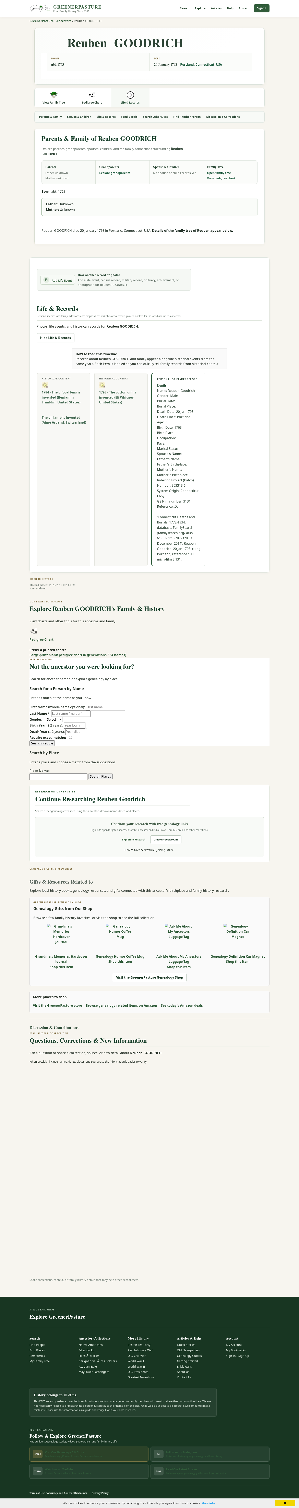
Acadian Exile (88, 1366)
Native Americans (91, 1345)
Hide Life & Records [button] (55, 337)
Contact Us (184, 1377)
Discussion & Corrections (223, 117)
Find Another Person (187, 117)
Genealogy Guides (189, 1356)
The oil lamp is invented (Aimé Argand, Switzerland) (64, 420)
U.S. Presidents (138, 1372)
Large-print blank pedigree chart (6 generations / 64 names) (77, 655)
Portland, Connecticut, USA (201, 64)
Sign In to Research (133, 839)
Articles (216, 8)
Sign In (261, 8)
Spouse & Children (79, 117)
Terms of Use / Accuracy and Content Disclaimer (58, 1493)
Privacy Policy (100, 1493)
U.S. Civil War (137, 1356)
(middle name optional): (57, 707)
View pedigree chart (221, 178)
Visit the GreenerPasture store (57, 1005)
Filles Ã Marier (89, 1356)
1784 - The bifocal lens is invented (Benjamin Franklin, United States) (61, 397)
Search (185, 8)
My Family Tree (39, 1361)
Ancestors (63, 21)
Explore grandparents (114, 173)
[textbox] (58, 776)
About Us (183, 1372)
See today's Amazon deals (182, 1005)
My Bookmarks (236, 1350)
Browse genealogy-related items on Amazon (121, 1005)
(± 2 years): (46, 725)
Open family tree (219, 173)
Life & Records (106, 117)
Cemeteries (37, 1356)
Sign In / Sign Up (237, 1356)
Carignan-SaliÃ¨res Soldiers (98, 1361)
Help (230, 8)
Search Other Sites (155, 117)
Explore (200, 8)
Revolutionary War (140, 1350)
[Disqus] (149, 1118)
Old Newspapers (188, 1350)
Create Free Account (166, 839)
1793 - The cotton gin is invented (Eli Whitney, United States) (117, 397)
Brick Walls (184, 1366)
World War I (136, 1361)
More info (208, 1503)
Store (243, 8)
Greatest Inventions (141, 1377)
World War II (136, 1366)
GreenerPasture (41, 21)
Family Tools (129, 117)
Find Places (37, 1350)
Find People (37, 1345)
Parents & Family (50, 117)
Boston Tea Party (139, 1345)
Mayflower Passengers (94, 1372)
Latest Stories (186, 1345)
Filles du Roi (87, 1350)
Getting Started (187, 1361)
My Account (234, 1345)
